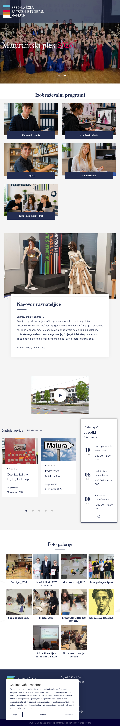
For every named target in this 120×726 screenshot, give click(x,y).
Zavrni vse (42, 714)
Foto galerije (60, 544)
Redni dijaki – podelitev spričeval (102, 474)
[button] (5, 42)
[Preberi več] (20, 440)
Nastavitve (69, 714)
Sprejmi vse (16, 714)
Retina (88, 722)
